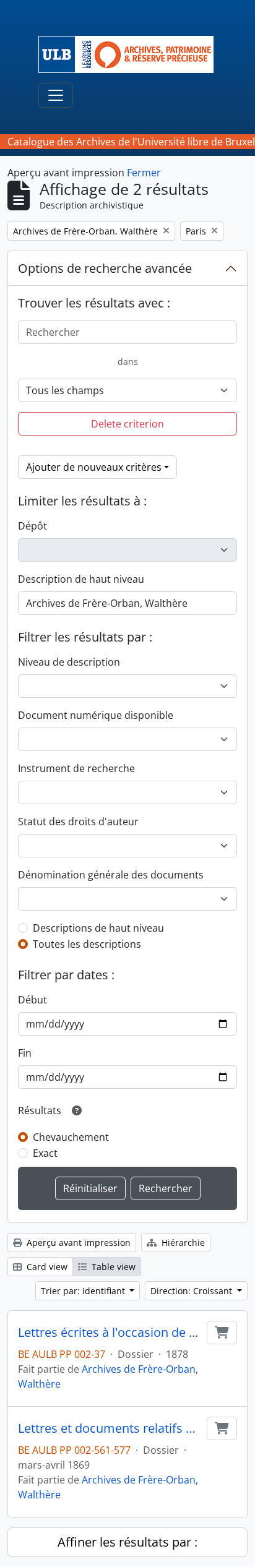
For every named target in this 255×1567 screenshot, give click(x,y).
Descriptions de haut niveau (98, 928)
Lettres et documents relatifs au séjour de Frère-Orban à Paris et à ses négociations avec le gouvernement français (110, 1428)
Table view (112, 1267)
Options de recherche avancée (105, 268)
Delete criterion (127, 424)
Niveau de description (69, 662)
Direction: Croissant (192, 1291)
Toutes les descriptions (87, 944)
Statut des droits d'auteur (78, 821)
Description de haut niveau (81, 579)
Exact (45, 1153)
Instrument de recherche (76, 768)
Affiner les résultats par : (127, 1542)
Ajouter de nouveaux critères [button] (94, 467)
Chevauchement (71, 1137)
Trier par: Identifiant (84, 1291)
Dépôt (32, 526)
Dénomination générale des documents (111, 875)
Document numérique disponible (95, 715)
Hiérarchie (182, 1242)
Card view (45, 1267)
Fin (25, 1053)
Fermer (144, 172)
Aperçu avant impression (77, 1242)
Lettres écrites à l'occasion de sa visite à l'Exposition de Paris (110, 1332)
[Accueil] (130, 54)
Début (32, 1000)
